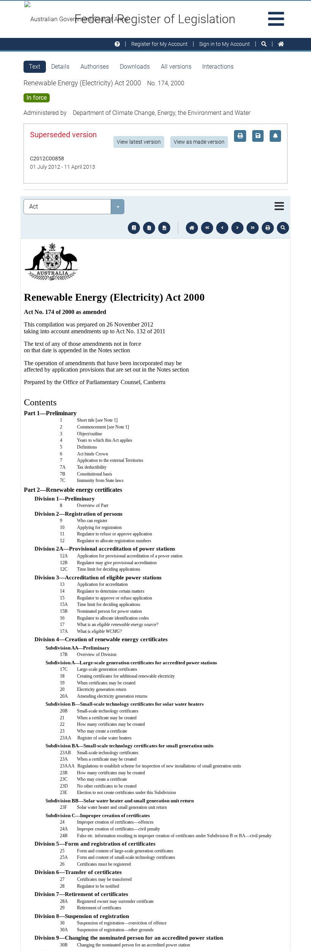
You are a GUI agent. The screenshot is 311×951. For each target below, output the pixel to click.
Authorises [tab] (94, 66)
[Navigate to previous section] (222, 228)
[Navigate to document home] (192, 228)
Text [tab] (34, 66)
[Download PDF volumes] (149, 228)
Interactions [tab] (218, 66)
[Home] (281, 44)
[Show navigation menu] (279, 206)
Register (159, 44)
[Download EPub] (134, 228)
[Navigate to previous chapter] (207, 228)
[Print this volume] (268, 228)
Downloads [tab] (135, 66)
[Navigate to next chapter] (253, 228)
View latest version (139, 142)
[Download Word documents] (164, 228)
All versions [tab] (176, 66)
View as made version (199, 142)
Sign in (224, 44)
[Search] (264, 44)
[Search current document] (283, 228)
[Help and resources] (117, 44)
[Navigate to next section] (237, 228)
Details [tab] (60, 66)
